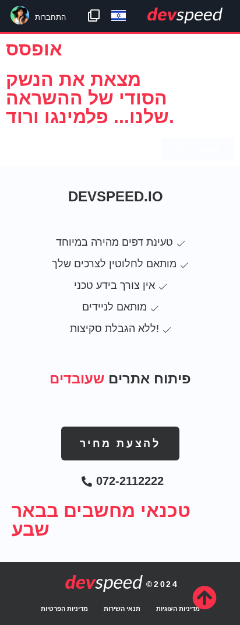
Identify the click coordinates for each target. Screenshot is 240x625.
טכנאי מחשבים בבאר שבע (101, 520)
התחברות (50, 17)
